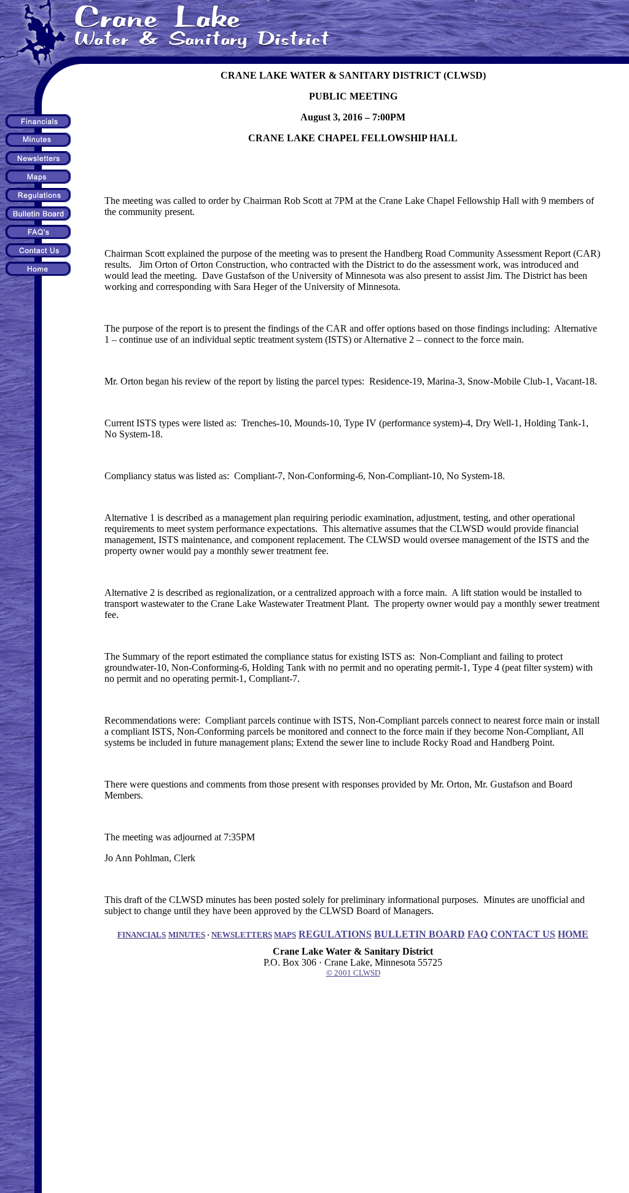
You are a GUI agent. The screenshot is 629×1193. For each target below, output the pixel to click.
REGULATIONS (335, 934)
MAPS (285, 934)
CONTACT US (522, 934)
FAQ (477, 934)
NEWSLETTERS (241, 934)
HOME (573, 934)
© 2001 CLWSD (353, 972)
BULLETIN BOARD (419, 934)
